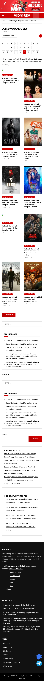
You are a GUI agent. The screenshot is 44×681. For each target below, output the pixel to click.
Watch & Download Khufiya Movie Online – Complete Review (10, 228)
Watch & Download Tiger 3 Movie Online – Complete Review (10, 80)
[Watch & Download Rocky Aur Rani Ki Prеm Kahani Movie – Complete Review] (33, 180)
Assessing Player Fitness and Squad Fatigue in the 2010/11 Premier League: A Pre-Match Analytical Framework (22, 364)
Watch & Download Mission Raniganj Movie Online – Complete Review (32, 252)
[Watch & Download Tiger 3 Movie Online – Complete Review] (11, 70)
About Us (6, 643)
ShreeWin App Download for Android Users (21, 344)
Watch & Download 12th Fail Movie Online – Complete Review (33, 299)
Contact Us (7, 647)
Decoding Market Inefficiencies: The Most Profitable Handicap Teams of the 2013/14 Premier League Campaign (21, 356)
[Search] (41, 15)
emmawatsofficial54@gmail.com (22, 566)
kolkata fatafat (15, 572)
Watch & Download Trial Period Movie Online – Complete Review (31, 155)
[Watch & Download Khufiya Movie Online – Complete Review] (11, 217)
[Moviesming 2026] (22, 15)
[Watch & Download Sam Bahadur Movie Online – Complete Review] (11, 276)
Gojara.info (10, 523)
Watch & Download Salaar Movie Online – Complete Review (10, 154)
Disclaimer (7, 651)
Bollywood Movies (7, 75)
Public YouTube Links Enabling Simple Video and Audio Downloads (22, 349)
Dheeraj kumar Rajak (13, 515)
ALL (3, 43)
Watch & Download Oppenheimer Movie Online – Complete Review (20, 526)
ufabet (9, 589)
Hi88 (11, 582)
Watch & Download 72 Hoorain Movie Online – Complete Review (10, 203)
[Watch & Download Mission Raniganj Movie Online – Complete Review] (33, 228)
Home (4, 21)
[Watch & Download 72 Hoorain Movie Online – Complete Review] (11, 180)
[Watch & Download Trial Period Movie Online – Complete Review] (33, 132)
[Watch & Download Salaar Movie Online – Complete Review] (11, 132)
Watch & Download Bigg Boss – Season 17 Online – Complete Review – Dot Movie (32, 107)
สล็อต (11, 586)
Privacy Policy (8, 658)
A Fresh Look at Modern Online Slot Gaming (22, 340)
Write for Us (7, 666)
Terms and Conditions (11, 662)
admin (8, 499)
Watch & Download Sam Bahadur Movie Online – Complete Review (9, 300)
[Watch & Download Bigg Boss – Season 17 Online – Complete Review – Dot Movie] (33, 83)
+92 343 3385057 (16, 569)
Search (4, 434)
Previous (8, 315)
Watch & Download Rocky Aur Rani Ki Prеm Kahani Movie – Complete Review (32, 204)
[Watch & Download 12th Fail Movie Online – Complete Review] (33, 276)
